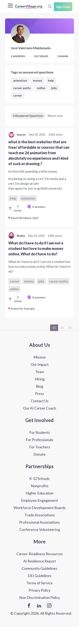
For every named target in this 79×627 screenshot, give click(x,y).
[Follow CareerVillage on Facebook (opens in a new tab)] (29, 605)
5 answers (39, 206)
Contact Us (39, 401)
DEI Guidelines (39, 575)
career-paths (22, 88)
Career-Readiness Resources (39, 554)
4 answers (39, 297)
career (17, 95)
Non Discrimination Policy (39, 597)
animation (20, 80)
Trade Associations (40, 515)
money (37, 80)
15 (54, 327)
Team (39, 371)
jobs (54, 88)
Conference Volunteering (39, 529)
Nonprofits (39, 486)
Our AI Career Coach (39, 408)
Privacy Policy (39, 590)
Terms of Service (39, 583)
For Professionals (39, 439)
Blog (39, 386)
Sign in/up (63, 6)
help (51, 80)
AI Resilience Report (39, 561)
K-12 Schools (39, 478)
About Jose (55, 115)
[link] (39, 177)
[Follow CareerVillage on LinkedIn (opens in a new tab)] (39, 605)
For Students (39, 432)
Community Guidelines (39, 568)
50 (70, 327)
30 (62, 327)
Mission (39, 357)
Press (39, 393)
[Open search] (50, 6)
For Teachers (39, 447)
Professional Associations (39, 522)
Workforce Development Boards (40, 507)
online (41, 88)
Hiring (40, 379)
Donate (39, 454)
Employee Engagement (39, 500)
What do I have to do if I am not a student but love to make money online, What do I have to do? (35, 248)
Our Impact (40, 364)
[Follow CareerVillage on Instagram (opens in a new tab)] (49, 605)
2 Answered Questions (28, 115)
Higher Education (39, 493)
